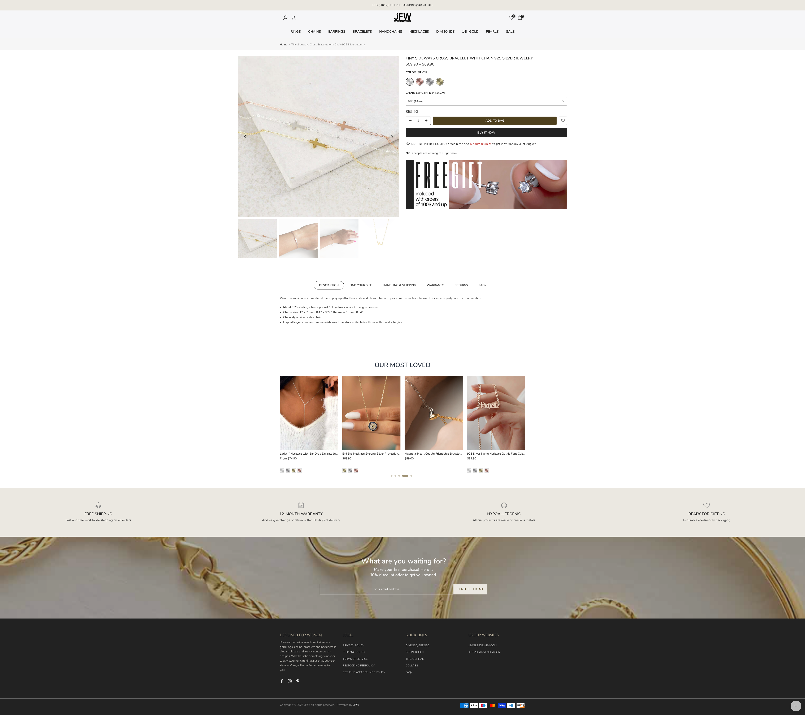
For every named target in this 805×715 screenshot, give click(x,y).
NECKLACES (419, 31)
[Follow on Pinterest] (298, 681)
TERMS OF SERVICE (355, 659)
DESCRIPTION (329, 285)
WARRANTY (435, 285)
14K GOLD (470, 31)
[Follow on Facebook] (282, 681)
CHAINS (314, 31)
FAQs (482, 285)
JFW (356, 705)
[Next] (392, 136)
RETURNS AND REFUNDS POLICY (364, 672)
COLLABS (412, 665)
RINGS (296, 31)
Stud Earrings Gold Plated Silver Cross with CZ (499, 454)
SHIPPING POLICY (354, 652)
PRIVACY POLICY (353, 645)
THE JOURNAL (415, 659)
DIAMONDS (445, 31)
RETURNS (461, 285)
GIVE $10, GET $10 (417, 645)
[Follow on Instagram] (290, 681)
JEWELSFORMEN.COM (483, 645)
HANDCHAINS (390, 31)
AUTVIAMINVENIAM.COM (485, 652)
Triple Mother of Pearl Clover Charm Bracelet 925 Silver (442, 454)
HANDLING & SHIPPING (399, 285)
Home (283, 44)
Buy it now (486, 132)
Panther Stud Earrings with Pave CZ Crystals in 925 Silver (319, 454)
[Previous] (245, 136)
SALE (510, 31)
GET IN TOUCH (415, 652)
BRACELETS (362, 31)
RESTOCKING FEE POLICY (359, 665)
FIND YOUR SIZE (360, 285)
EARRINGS (336, 31)
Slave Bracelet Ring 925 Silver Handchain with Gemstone (381, 454)
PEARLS (492, 31)
